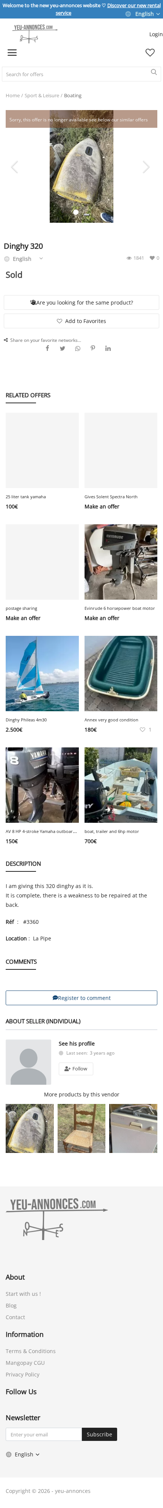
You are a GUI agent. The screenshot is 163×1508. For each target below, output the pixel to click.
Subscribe (99, 1434)
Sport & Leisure (42, 95)
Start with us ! (23, 1293)
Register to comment (84, 997)
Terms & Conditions (31, 1351)
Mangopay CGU (25, 1362)
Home (13, 95)
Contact (15, 1317)
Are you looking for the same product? (84, 302)
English (144, 13)
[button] (87, 215)
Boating (73, 95)
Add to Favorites (85, 321)
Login (156, 34)
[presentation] (15, 166)
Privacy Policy (22, 1374)
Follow (79, 1068)
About (15, 1276)
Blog (11, 1305)
